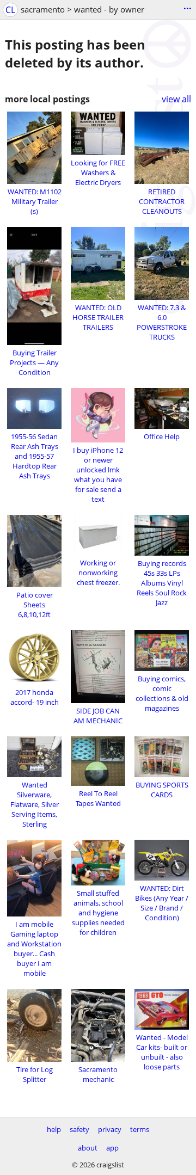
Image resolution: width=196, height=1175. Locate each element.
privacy (109, 1129)
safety (79, 1129)
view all (176, 99)
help (54, 1129)
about (87, 1148)
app (112, 1148)
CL (10, 10)
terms (139, 1129)
